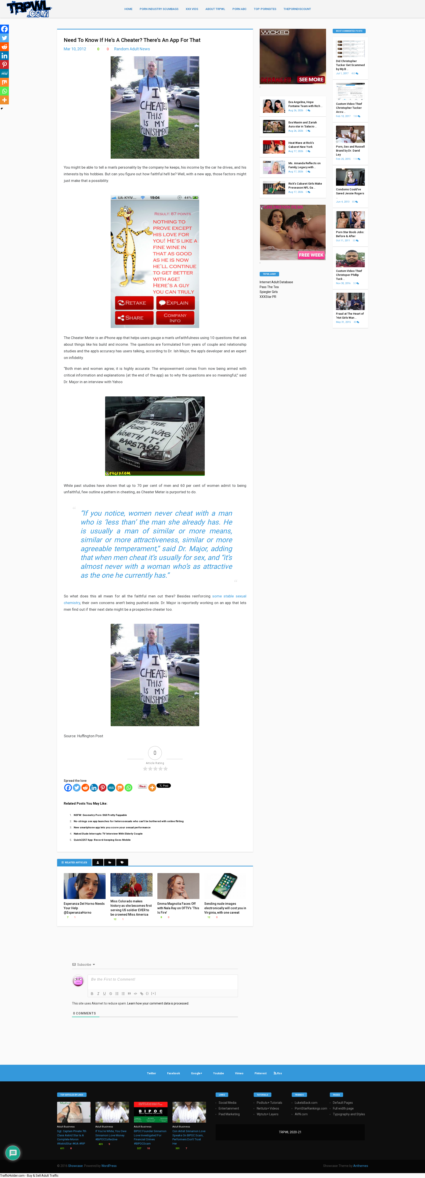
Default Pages (343, 1102)
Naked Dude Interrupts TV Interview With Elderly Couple (108, 833)
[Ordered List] (117, 993)
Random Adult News (132, 49)
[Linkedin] (94, 788)
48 (355, 322)
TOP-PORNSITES (265, 9)
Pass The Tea (269, 287)
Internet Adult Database (276, 282)
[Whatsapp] (128, 788)
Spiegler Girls (269, 292)
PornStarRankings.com (311, 1108)
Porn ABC (239, 9)
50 (354, 240)
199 (355, 116)
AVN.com (301, 1114)
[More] (152, 788)
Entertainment (229, 1108)
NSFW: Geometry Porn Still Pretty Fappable (100, 815)
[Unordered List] (123, 993)
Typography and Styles (349, 1114)
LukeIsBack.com (306, 1102)
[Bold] (92, 993)
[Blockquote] (129, 993)
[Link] (142, 993)
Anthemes (360, 1166)
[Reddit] (85, 788)
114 (355, 159)
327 (138, 1148)
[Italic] (98, 993)
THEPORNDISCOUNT (297, 9)
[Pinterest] (102, 788)
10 (148, 1148)
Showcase (75, 1166)
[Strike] (111, 993)
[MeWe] (111, 788)
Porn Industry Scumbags (159, 9)
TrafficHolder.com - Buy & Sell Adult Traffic (29, 1175)
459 (100, 1144)
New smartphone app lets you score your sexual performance (112, 827)
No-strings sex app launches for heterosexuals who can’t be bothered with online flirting (129, 821)
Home (128, 9)
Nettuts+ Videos (268, 1108)
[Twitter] (77, 788)
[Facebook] (68, 788)
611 (62, 1148)
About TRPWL (215, 9)
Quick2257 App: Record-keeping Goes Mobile (102, 839)
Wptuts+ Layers (267, 1114)
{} (147, 993)
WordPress (109, 1166)
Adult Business (66, 1126)
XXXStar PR (268, 296)
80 (353, 202)
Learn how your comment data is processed (157, 1003)
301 (177, 1148)
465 (353, 73)
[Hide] (2, 108)
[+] (153, 993)
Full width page (343, 1108)
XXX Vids (192, 9)
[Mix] (120, 788)
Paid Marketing (229, 1114)
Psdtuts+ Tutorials (269, 1102)
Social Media (227, 1102)
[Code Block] (135, 993)
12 (114, 919)
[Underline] (104, 993)
